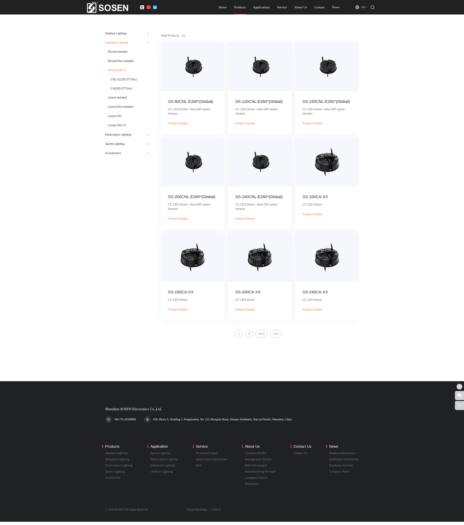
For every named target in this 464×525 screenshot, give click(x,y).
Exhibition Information (344, 459)
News (335, 7)
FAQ (199, 465)
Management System (258, 459)
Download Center (207, 453)
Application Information (211, 459)
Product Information (342, 453)
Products (240, 7)
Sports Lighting (115, 471)
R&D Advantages (256, 465)
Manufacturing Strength (260, 471)
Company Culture (256, 477)
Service (282, 7)
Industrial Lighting (117, 459)
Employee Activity (341, 465)
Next (261, 333)
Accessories (113, 477)
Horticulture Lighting (119, 465)
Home (223, 7)
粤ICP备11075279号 (161, 509)
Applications (261, 7)
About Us (300, 7)
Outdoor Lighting (116, 453)
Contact (319, 7)
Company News (339, 471)
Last (275, 333)
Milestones (252, 484)
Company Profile (256, 453)
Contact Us (300, 453)
